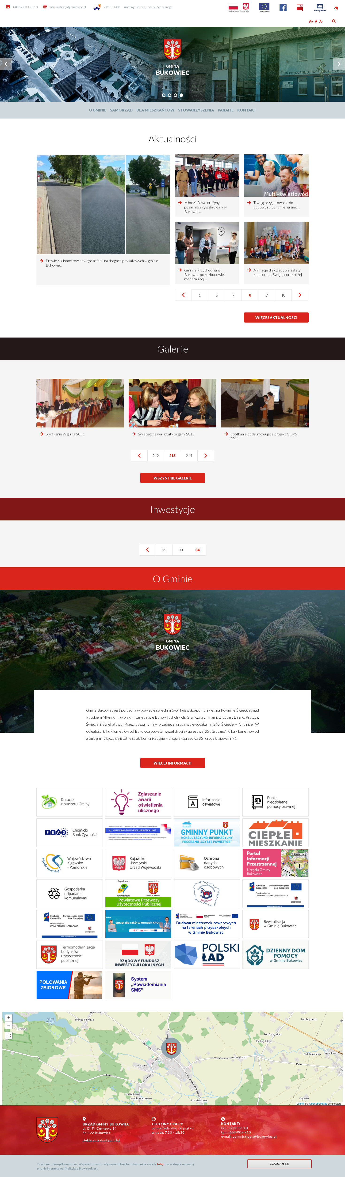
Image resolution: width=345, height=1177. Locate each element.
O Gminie (97, 110)
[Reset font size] (316, 21)
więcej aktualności (276, 319)
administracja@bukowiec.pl (68, 7)
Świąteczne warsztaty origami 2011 (166, 434)
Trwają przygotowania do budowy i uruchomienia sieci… (276, 204)
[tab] (163, 95)
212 (158, 455)
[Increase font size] (311, 21)
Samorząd (121, 110)
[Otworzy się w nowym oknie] (138, 833)
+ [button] (8, 1018)
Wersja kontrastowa (336, 8)
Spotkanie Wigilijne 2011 (65, 434)
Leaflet (300, 1103)
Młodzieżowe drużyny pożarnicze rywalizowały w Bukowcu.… (205, 207)
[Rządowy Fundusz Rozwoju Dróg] (238, 11)
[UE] (264, 11)
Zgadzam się (279, 1164)
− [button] (8, 1025)
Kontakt (246, 110)
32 (167, 550)
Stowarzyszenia (196, 110)
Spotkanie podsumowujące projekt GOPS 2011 (263, 436)
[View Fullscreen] (8, 1035)
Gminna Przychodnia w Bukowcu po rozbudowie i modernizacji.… (204, 274)
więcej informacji (172, 763)
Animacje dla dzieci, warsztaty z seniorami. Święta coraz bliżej (277, 272)
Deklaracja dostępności (101, 1140)
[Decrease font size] (321, 21)
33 (184, 550)
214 (191, 455)
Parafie (226, 110)
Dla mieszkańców (155, 110)
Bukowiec (172, 70)
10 (286, 295)
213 (175, 457)
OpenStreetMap (318, 1103)
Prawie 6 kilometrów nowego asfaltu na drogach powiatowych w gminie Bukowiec (102, 262)
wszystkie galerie (172, 478)
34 (200, 552)
